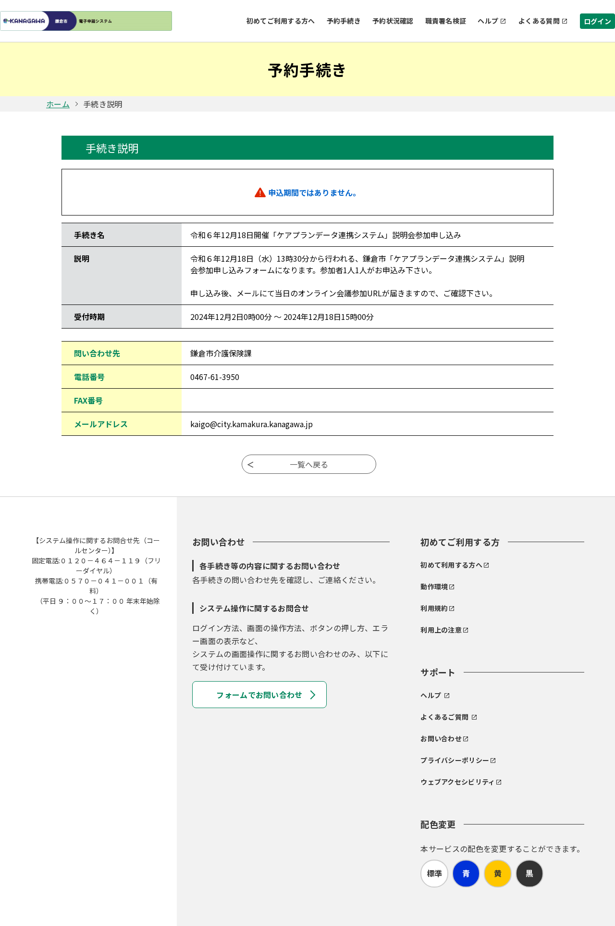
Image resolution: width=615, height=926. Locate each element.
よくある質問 (539, 20)
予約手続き (344, 20)
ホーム (58, 104)
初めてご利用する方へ (280, 20)
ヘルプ (488, 20)
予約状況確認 (393, 20)
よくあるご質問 (444, 717)
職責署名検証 (446, 20)
